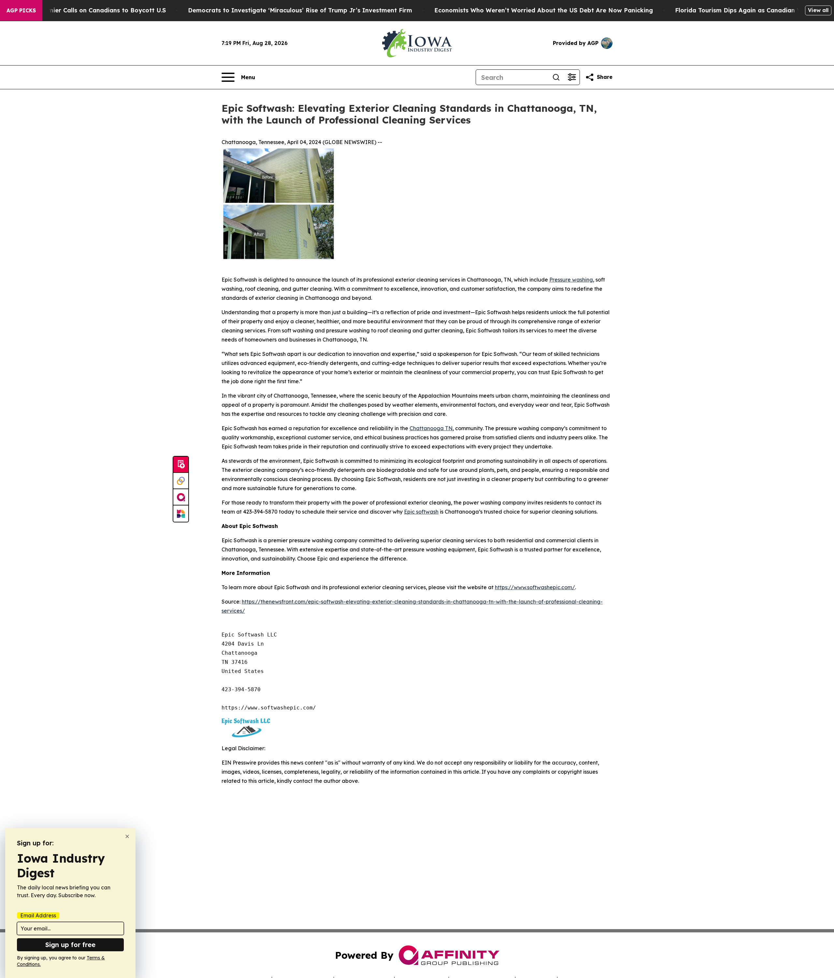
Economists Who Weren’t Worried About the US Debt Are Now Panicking (543, 10)
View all (818, 10)
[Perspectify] (180, 481)
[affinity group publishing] (180, 497)
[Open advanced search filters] (572, 77)
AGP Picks (21, 10)
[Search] (556, 77)
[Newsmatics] (180, 513)
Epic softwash (421, 511)
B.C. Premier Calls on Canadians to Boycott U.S (95, 10)
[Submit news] (180, 465)
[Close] (127, 836)
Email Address (38, 915)
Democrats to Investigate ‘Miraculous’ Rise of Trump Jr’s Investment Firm (300, 10)
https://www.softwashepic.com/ (535, 587)
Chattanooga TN (431, 428)
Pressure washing (571, 279)
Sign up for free (70, 945)
